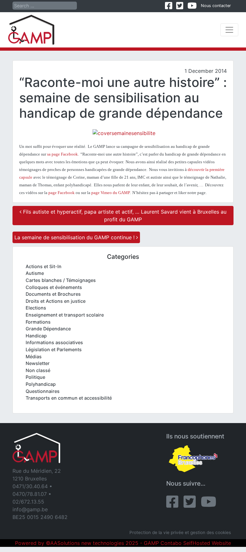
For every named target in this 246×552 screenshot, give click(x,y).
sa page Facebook (62, 154)
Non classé (38, 370)
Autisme (35, 273)
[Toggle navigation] (229, 29)
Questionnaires (43, 391)
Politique (35, 377)
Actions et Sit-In (44, 266)
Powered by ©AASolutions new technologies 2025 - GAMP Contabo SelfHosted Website (123, 543)
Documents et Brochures (53, 294)
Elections (36, 307)
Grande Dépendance (48, 328)
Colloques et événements (54, 287)
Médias (34, 356)
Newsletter (38, 363)
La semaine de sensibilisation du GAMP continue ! (75, 237)
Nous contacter (216, 5)
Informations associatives (54, 342)
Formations (38, 322)
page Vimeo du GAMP (110, 192)
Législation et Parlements (54, 349)
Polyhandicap (41, 384)
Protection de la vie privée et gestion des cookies (180, 532)
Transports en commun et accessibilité (69, 398)
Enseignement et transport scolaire (65, 315)
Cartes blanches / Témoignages (61, 280)
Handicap (36, 335)
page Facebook (61, 192)
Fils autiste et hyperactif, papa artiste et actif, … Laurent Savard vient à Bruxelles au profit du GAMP (123, 215)
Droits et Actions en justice (56, 301)
